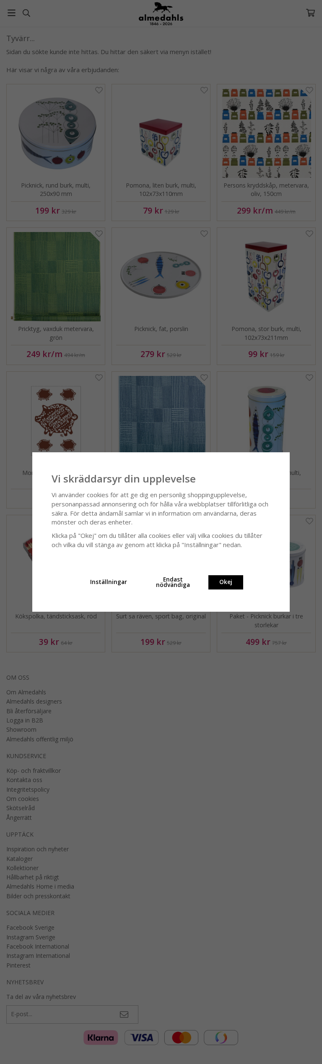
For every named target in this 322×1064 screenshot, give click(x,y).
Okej (225, 582)
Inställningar (108, 582)
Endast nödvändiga (173, 582)
